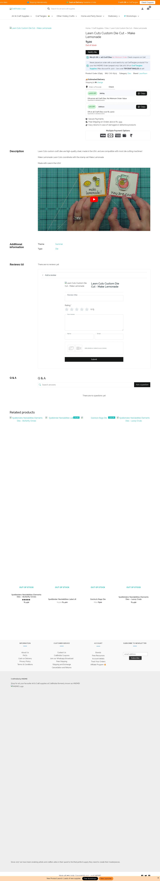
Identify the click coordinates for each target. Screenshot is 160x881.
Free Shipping (61, 661)
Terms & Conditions (25, 664)
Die (56, 249)
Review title (72, 295)
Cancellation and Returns (61, 667)
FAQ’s (25, 655)
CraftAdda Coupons (61, 655)
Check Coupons (131, 2)
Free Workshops (90, 878)
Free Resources (98, 656)
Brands (98, 652)
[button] (30, 16)
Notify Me (92, 52)
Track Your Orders (98, 661)
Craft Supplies (97, 28)
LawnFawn (143, 73)
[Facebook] (142, 876)
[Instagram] (149, 876)
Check (111, 87)
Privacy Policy (25, 661)
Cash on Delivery (25, 658)
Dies (107, 28)
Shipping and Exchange (62, 664)
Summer (59, 244)
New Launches (106, 878)
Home (88, 28)
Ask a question (142, 385)
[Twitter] (146, 876)
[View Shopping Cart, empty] (148, 9)
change (100, 82)
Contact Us (61, 652)
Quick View (26, 590)
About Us (25, 652)
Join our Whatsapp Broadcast (61, 658)
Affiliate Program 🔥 (98, 665)
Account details (98, 659)
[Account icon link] (142, 9)
